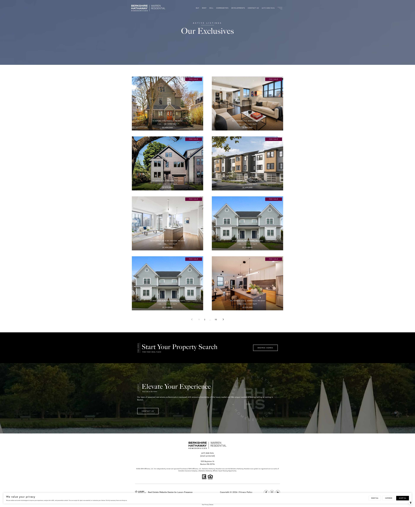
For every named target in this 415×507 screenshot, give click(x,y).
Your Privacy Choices (207, 504)
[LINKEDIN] (278, 492)
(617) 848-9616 (207, 453)
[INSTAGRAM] (272, 492)
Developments (238, 8)
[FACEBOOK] (266, 492)
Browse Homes (265, 348)
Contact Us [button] (148, 411)
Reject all (374, 498)
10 (216, 319)
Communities (222, 8)
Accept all (402, 498)
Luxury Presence (184, 492)
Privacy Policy (245, 492)
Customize (388, 498)
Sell (211, 8)
